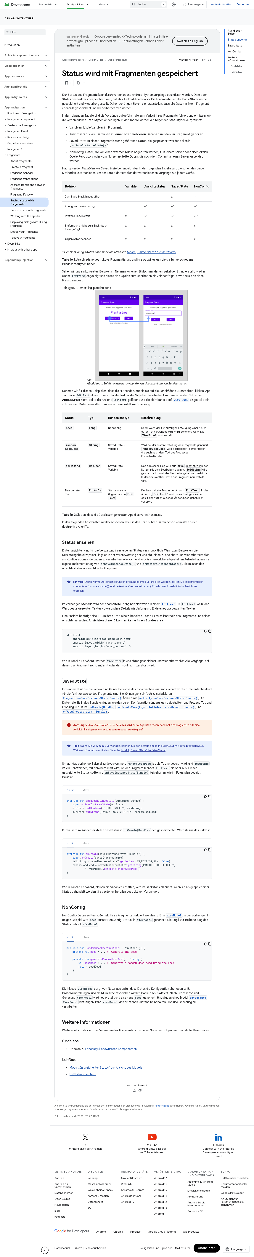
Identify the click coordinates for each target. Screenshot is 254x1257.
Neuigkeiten (61, 1204)
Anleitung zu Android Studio (200, 1183)
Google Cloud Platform (162, 1231)
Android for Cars (131, 1195)
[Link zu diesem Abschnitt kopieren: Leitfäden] (82, 1060)
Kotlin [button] (70, 790)
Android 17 (160, 1178)
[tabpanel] (137, 808)
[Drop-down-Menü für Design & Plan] (89, 4)
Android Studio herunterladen (196, 1204)
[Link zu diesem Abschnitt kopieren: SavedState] (90, 681)
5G (89, 1207)
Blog (57, 1210)
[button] (22, 55)
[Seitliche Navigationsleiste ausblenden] (45, 1250)
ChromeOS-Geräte (132, 1190)
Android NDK (195, 1211)
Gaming (93, 1178)
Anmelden (243, 4)
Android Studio (221, 4)
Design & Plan (75, 4)
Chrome (118, 1231)
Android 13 (160, 1201)
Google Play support (232, 1193)
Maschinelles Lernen (100, 1184)
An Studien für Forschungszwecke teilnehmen (232, 1201)
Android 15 (160, 1190)
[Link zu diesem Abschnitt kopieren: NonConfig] (89, 907)
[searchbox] (25, 32)
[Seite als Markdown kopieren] (78, 83)
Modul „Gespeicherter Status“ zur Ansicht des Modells (106, 1068)
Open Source (62, 1198)
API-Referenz (195, 1196)
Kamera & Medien (98, 1195)
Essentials (45, 4)
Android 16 (160, 1184)
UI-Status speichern (83, 1074)
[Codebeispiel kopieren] (210, 631)
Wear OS (126, 1184)
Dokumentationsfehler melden (234, 1185)
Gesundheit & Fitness (100, 1190)
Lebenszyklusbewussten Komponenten (111, 1049)
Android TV (127, 1201)
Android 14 (160, 1195)
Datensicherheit (63, 1193)
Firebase (135, 1231)
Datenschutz (95, 1201)
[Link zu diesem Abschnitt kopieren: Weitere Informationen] (114, 1022)
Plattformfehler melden (235, 1178)
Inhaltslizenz (162, 1105)
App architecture (19, 18)
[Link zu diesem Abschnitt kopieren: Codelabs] (82, 1041)
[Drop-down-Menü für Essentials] (57, 4)
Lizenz (78, 1248)
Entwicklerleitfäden (198, 1190)
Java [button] (86, 790)
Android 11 (160, 1213)
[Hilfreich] (204, 60)
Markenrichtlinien (96, 1248)
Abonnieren (207, 1248)
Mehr (102, 4)
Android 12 (160, 1207)
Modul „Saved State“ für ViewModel (151, 252)
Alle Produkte (191, 1231)
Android (59, 1178)
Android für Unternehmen (62, 1185)
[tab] (70, 789)
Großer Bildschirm (131, 1178)
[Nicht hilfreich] (209, 60)
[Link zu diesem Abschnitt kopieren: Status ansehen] (98, 542)
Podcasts (59, 1216)
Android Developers (73, 59)
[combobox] (148, 4)
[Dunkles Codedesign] (205, 631)
